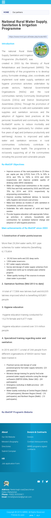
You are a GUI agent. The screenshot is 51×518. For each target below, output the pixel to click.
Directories (6, 446)
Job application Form (11, 463)
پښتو (31, 515)
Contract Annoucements (37, 442)
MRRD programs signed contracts (37, 447)
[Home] (7, 483)
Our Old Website (8, 437)
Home (6, 12)
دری (38, 515)
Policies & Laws (17, 515)
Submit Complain (9, 451)
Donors (30, 437)
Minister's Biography (10, 442)
